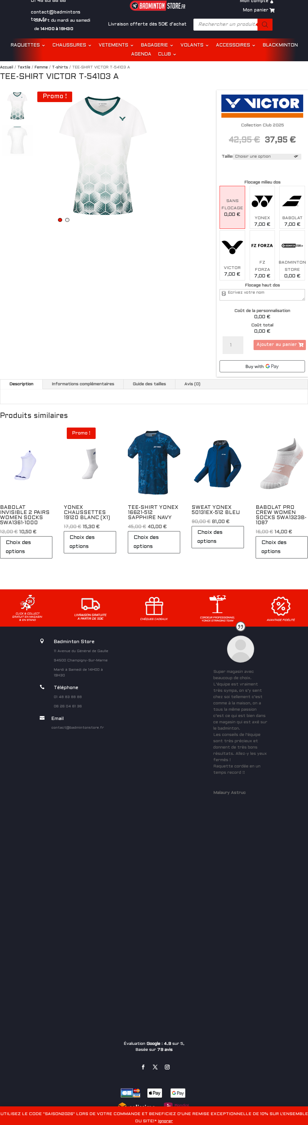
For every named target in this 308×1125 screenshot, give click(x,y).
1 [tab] (60, 220)
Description (21, 384)
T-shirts (60, 67)
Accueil (6, 67)
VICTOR (232, 268)
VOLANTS (191, 45)
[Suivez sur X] (155, 1067)
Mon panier (255, 10)
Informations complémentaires (83, 384)
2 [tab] (67, 220)
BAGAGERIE (154, 45)
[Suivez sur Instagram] (167, 1067)
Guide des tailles (149, 384)
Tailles (228, 157)
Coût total (262, 325)
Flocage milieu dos (262, 182)
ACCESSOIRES (233, 45)
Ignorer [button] (165, 1121)
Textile (23, 67)
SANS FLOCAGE (232, 204)
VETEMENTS (113, 45)
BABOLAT (292, 218)
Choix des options (18, 547)
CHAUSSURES (69, 45)
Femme (41, 67)
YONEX (262, 218)
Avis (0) (192, 384)
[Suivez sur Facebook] (143, 1067)
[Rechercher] (265, 25)
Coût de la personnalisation (262, 311)
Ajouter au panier (277, 345)
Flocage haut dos (262, 285)
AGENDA (141, 54)
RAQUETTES (25, 45)
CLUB (164, 54)
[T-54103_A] (103, 156)
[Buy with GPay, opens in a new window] (262, 366)
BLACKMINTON (280, 45)
